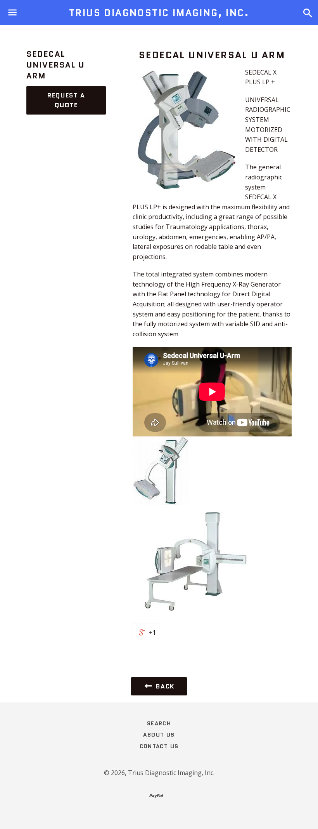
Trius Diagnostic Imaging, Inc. (159, 12)
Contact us (159, 746)
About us (159, 735)
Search (159, 723)
